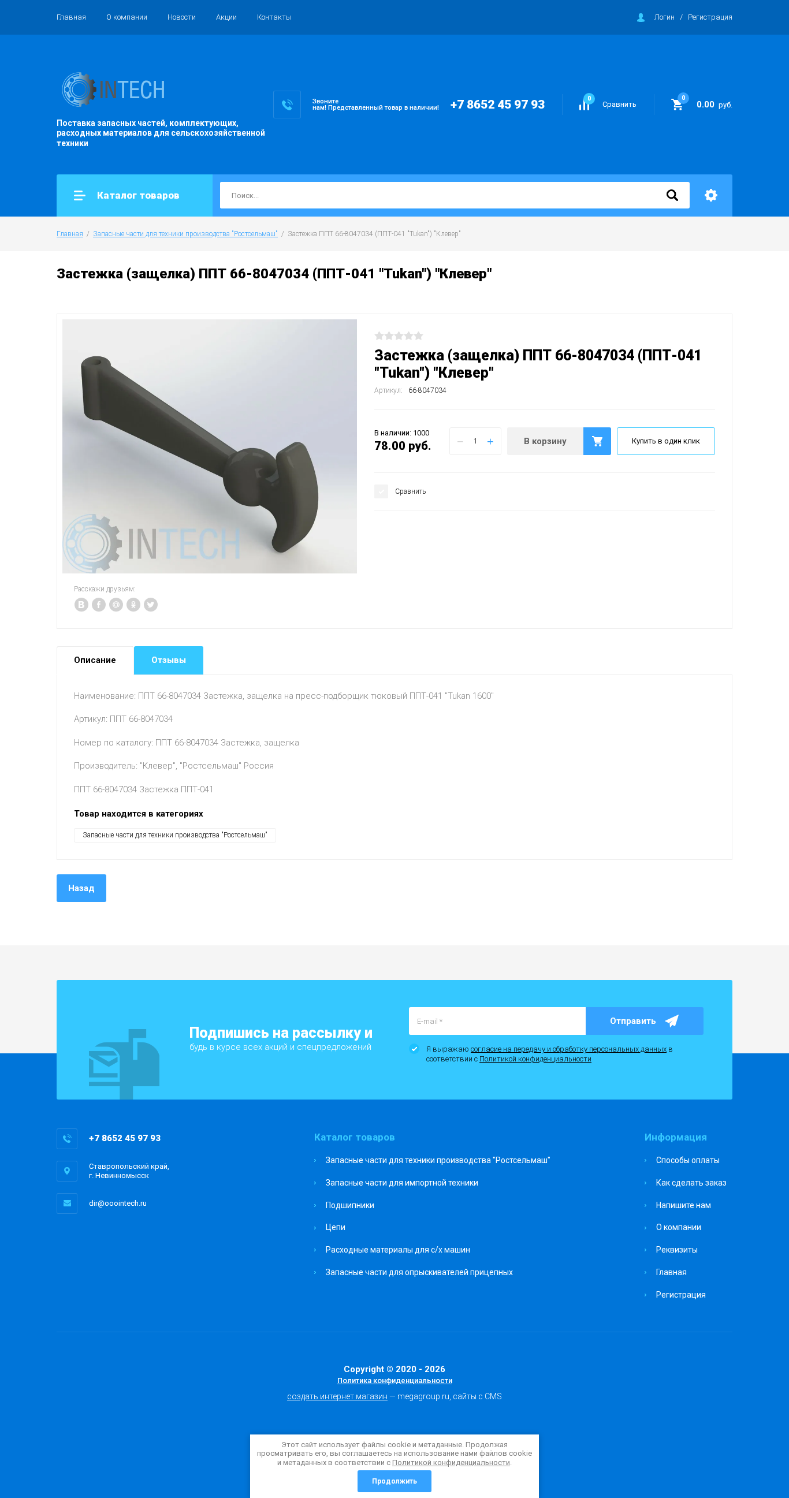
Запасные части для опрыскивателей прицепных (419, 1272)
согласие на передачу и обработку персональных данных (569, 1049)
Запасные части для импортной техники (402, 1182)
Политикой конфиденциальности (535, 1058)
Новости (182, 17)
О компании (126, 17)
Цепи (335, 1227)
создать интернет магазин (337, 1396)
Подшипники (350, 1205)
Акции (226, 17)
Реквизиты (677, 1249)
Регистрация (710, 17)
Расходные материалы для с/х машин (398, 1249)
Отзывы (168, 660)
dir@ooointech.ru (118, 1203)
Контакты (274, 17)
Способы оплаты (688, 1160)
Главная (71, 17)
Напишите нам (683, 1205)
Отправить (633, 1021)
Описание (95, 660)
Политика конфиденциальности (394, 1380)
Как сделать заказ (691, 1182)
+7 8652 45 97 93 (498, 104)
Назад (81, 888)
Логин (664, 17)
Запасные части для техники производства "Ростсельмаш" (185, 234)
